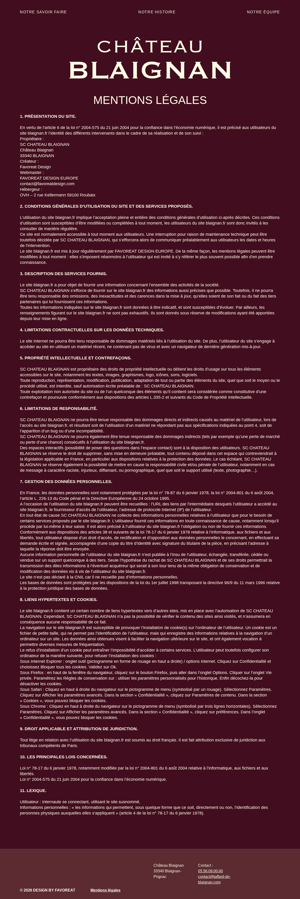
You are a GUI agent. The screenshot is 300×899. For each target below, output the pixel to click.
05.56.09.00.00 (210, 871)
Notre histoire (157, 12)
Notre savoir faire (43, 12)
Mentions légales (105, 890)
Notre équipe (263, 12)
